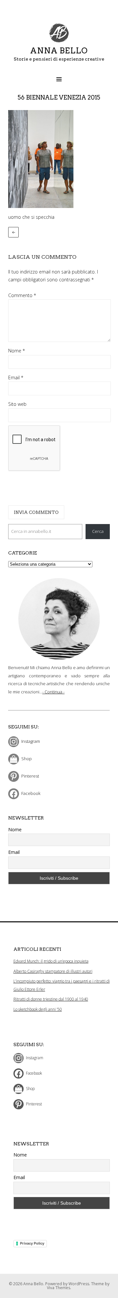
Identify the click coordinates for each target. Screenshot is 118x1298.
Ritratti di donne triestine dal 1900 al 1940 (50, 999)
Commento (22, 295)
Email (15, 377)
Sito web (17, 404)
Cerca (98, 531)
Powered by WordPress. (68, 1284)
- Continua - (53, 692)
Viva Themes (58, 1287)
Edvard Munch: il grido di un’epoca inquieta (50, 961)
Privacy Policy (32, 1243)
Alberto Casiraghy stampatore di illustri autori (52, 971)
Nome (16, 351)
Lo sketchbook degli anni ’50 (37, 1009)
